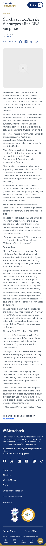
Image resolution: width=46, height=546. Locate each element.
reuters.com (8, 418)
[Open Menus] (40, 541)
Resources (7, 502)
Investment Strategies (13, 490)
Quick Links (8, 470)
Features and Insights (12, 496)
